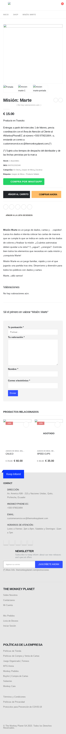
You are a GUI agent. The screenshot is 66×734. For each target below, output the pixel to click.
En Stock (17, 170)
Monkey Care (9, 686)
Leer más (57, 424)
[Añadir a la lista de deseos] (27, 451)
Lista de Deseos (10, 621)
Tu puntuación (16, 327)
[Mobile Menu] (5, 5)
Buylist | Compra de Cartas (15, 676)
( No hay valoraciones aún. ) (29, 105)
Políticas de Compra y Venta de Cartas (21, 656)
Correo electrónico (19, 380)
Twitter (11, 206)
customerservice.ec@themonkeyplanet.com (27, 518)
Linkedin (30, 542)
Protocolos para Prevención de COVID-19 (22, 707)
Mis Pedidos (9, 616)
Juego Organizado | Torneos (16, 661)
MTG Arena (8, 666)
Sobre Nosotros (10, 595)
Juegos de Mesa (27, 170)
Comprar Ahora (48, 194)
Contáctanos (9, 600)
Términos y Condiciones (14, 697)
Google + (23, 206)
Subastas (7, 681)
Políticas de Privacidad (14, 702)
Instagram (24, 542)
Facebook (5, 206)
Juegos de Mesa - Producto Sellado (25, 174)
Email (29, 206)
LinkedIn (17, 206)
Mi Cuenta (8, 605)
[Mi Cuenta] (54, 5)
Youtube (18, 542)
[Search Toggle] (48, 5)
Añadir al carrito (18, 194)
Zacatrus (38, 170)
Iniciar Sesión (9, 626)
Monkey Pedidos (11, 671)
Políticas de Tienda (12, 651)
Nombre (13, 369)
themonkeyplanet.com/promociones (32, 570)
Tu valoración (16, 337)
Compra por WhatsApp (26, 181)
